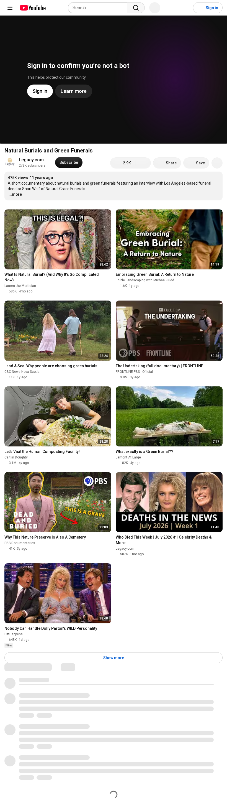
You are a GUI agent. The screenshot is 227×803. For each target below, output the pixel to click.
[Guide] (10, 7)
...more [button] (15, 194)
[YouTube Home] (33, 8)
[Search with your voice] (154, 7)
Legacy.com (31, 159)
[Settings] (185, 7)
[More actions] (217, 163)
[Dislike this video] (143, 163)
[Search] (136, 7)
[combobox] (99, 7)
